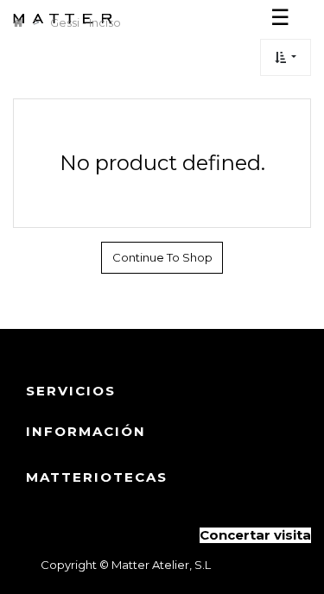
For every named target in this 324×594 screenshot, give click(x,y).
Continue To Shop (162, 257)
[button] (285, 57)
